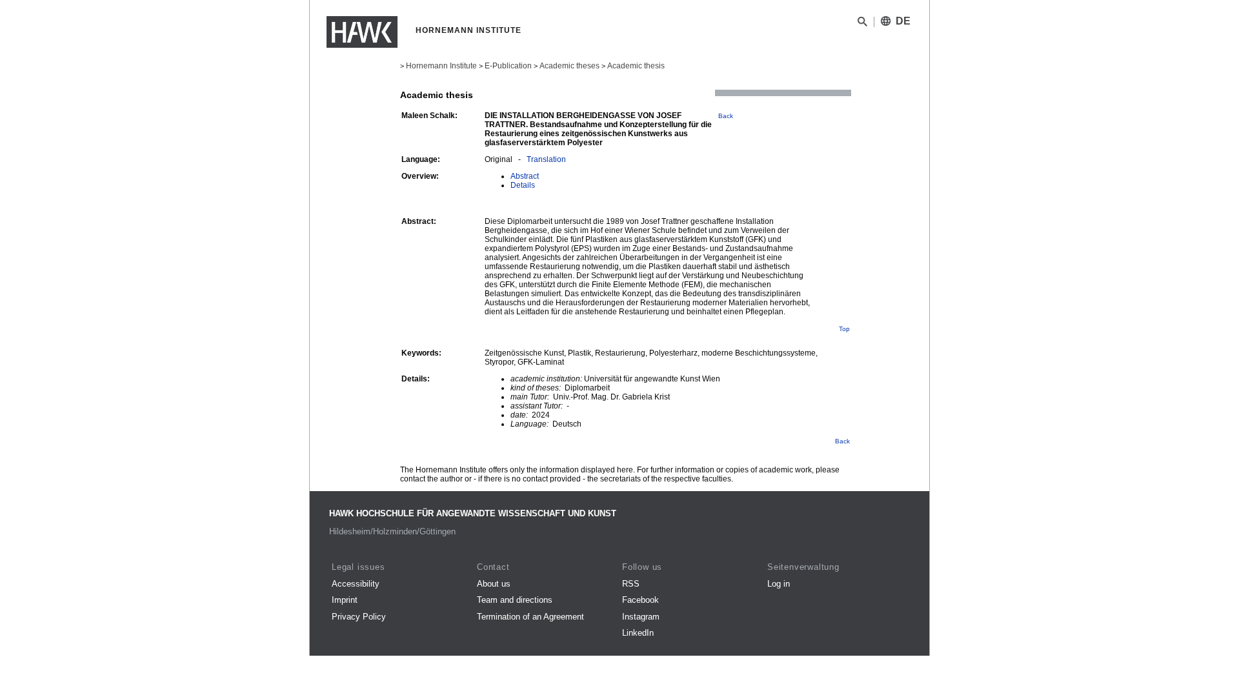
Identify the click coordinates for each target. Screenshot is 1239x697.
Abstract (524, 176)
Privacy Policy (359, 616)
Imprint (345, 600)
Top (844, 328)
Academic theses (569, 65)
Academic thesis (636, 65)
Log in (778, 584)
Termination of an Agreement (530, 616)
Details (522, 185)
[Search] (862, 23)
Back (725, 115)
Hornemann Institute (441, 65)
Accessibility (355, 584)
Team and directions (514, 600)
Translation (546, 159)
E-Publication (508, 65)
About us (493, 584)
